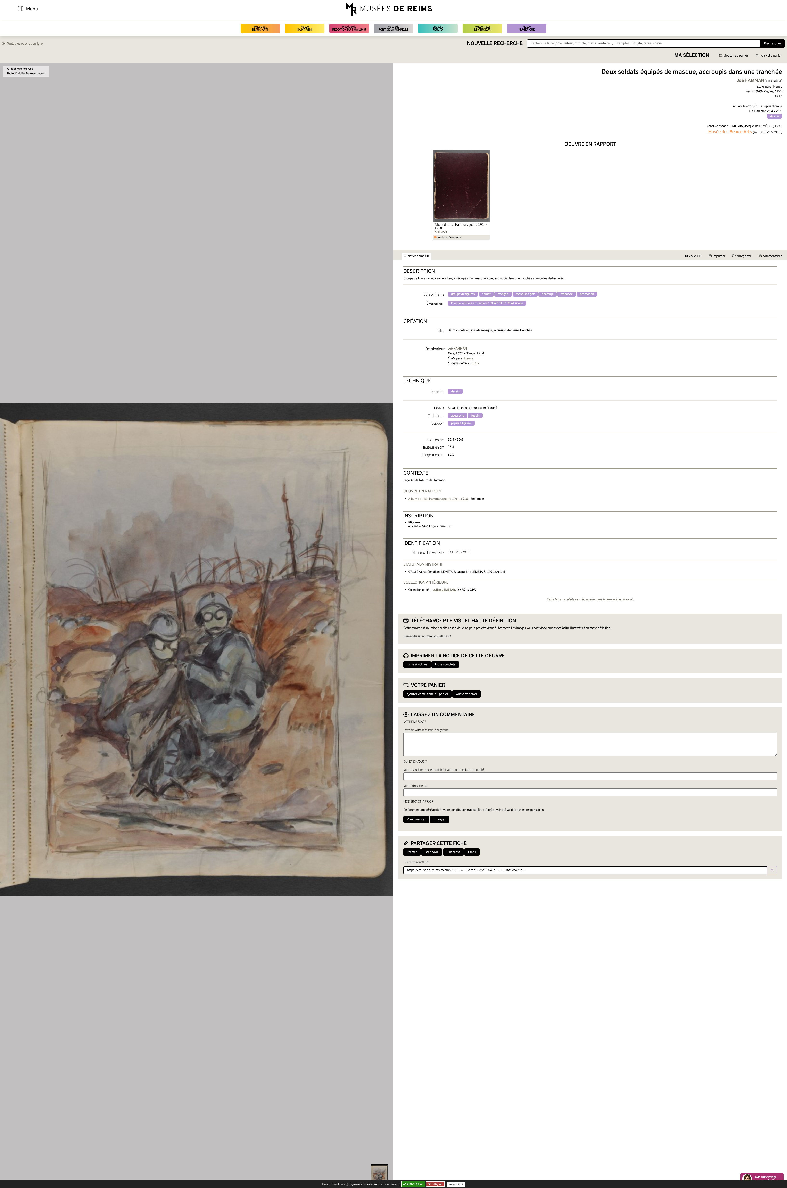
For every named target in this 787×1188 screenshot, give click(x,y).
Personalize (456, 1184)
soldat (486, 294)
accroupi (547, 294)
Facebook (432, 852)
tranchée (567, 294)
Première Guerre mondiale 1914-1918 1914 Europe (487, 303)
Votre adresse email (415, 786)
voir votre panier (770, 56)
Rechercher (772, 44)
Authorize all (414, 1184)
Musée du (393, 28)
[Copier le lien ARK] (772, 870)
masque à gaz (525, 294)
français (503, 294)
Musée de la (349, 28)
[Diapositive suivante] (779, 195)
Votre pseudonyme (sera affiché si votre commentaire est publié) (444, 770)
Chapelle (438, 28)
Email (472, 852)
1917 (476, 363)
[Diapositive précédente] (401, 195)
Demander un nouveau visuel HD (425, 636)
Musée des (260, 28)
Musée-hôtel (482, 28)
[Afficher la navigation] (20, 9)
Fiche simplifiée (417, 665)
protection (587, 294)
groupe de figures (463, 294)
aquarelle (457, 416)
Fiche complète (445, 665)
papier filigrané (461, 423)
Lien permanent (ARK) (416, 862)
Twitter (412, 852)
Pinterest (453, 852)
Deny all (436, 1184)
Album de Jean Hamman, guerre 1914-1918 (460, 226)
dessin (774, 116)
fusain (475, 416)
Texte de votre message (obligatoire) (426, 730)
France (468, 359)
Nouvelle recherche (495, 43)
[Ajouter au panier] (487, 152)
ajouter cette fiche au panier (427, 694)
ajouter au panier (735, 56)
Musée (304, 28)
